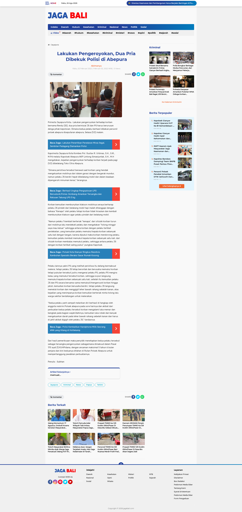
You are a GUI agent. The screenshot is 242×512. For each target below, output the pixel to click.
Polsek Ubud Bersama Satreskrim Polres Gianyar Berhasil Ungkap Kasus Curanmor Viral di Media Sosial (159, 68)
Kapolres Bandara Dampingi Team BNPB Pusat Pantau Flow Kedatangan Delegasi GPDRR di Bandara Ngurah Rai (164, 161)
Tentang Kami (180, 488)
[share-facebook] (134, 74)
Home (53, 3)
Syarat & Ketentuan (182, 492)
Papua (89, 385)
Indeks (54, 27)
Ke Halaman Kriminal (171, 102)
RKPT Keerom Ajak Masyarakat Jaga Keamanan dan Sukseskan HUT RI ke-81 (164, 149)
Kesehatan (88, 27)
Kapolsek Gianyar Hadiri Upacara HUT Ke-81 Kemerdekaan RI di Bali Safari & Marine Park (164, 123)
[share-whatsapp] (143, 74)
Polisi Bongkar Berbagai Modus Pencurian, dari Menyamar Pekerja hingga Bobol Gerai (183, 68)
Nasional (114, 27)
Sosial (143, 27)
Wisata (110, 481)
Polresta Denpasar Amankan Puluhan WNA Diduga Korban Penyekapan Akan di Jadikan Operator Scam (183, 91)
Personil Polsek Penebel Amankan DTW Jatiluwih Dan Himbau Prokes (163, 174)
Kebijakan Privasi (181, 474)
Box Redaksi (179, 481)
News (124, 27)
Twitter (66, 485)
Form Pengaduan (181, 498)
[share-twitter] (138, 74)
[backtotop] (121, 464)
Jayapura (54, 385)
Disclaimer (178, 478)
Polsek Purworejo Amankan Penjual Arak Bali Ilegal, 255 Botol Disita (159, 91)
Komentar (57, 74)
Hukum (76, 27)
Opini (142, 33)
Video (56, 33)
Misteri (120, 33)
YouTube (72, 485)
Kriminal (102, 27)
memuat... (55, 375)
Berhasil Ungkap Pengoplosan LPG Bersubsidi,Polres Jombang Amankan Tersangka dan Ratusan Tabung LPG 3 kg (76, 194)
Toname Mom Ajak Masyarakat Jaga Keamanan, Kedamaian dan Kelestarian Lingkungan (163, 3)
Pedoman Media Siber (183, 485)
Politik (134, 27)
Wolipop (72, 486)
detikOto (77, 481)
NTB (151, 474)
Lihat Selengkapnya (171, 186)
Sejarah (164, 33)
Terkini (100, 385)
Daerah (65, 27)
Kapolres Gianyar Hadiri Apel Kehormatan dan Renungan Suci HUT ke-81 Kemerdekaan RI (164, 136)
